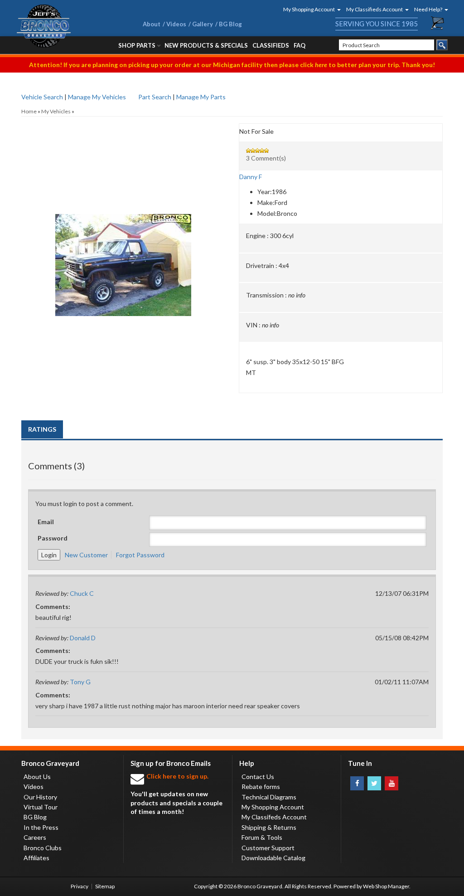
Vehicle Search (42, 97)
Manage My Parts (201, 97)
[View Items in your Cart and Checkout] (437, 23)
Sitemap (105, 886)
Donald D (83, 638)
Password (53, 538)
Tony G (80, 682)
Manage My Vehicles (97, 97)
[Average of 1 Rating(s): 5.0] (340, 150)
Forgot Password (140, 555)
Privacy (79, 886)
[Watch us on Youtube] (391, 783)
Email (46, 522)
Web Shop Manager (386, 886)
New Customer (86, 555)
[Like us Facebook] (357, 783)
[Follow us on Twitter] (374, 783)
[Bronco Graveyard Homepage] (68, 26)
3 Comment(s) (266, 158)
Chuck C (82, 593)
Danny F (250, 176)
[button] (309, 9)
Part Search (154, 97)
